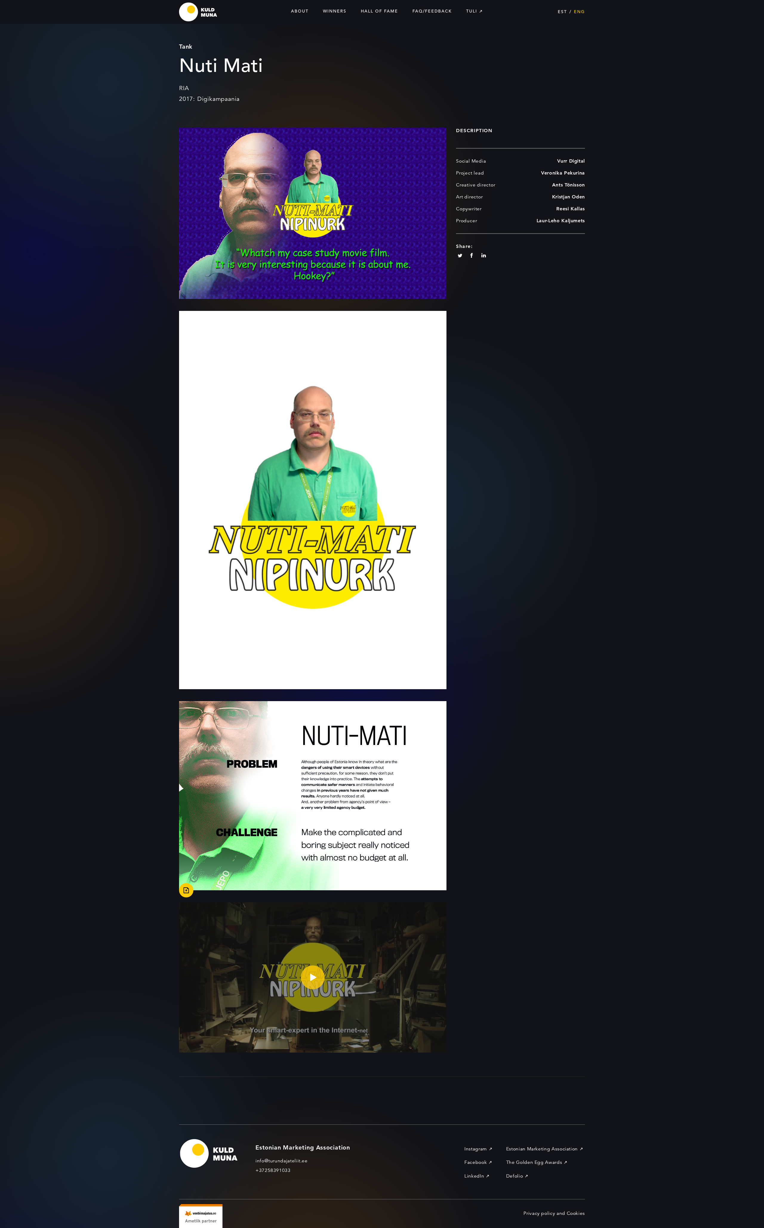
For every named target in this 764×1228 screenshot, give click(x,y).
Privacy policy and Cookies (554, 1213)
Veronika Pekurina (563, 173)
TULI (471, 11)
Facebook (475, 1162)
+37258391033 (273, 1170)
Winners (334, 11)
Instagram (475, 1149)
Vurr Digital (571, 161)
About (300, 11)
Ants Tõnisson (568, 185)
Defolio (514, 1176)
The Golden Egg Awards (534, 1162)
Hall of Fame (379, 11)
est (562, 11)
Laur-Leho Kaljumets (561, 220)
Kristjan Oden (568, 197)
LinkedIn (474, 1176)
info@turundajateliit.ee (281, 1161)
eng (579, 11)
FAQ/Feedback (432, 11)
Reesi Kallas (570, 209)
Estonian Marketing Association (542, 1149)
